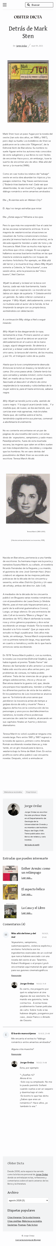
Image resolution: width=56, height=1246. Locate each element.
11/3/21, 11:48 (41, 1063)
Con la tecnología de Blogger (28, 1240)
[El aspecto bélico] (10, 892)
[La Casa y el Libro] (10, 910)
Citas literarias (14, 1217)
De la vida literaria (31, 1217)
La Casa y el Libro (33, 910)
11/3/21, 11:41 (41, 984)
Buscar (28, 5)
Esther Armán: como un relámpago (35, 872)
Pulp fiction (31, 792)
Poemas (22, 1225)
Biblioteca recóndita (13, 792)
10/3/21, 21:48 (44, 1033)
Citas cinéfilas (14, 1221)
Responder (16, 975)
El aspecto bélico (33, 891)
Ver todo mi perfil (32, 845)
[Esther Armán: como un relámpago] (10, 873)
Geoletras (12, 1225)
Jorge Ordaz (21, 45)
